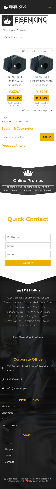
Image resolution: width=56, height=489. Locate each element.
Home (8, 443)
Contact (9, 461)
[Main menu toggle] (50, 7)
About (8, 455)
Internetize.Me (40, 480)
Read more (15, 98)
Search (47, 136)
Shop (4, 419)
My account (8, 406)
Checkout (7, 412)
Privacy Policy (9, 425)
